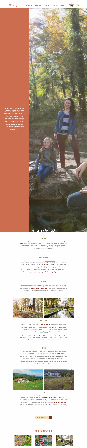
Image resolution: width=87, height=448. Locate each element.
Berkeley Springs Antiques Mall (39, 288)
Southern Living (55, 327)
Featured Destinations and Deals (53, 1)
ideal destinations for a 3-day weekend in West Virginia (44, 272)
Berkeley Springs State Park (43, 324)
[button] (79, 1)
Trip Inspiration (63, 1)
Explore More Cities (42, 417)
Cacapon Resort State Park (41, 335)
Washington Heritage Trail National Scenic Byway (39, 360)
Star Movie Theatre (50, 261)
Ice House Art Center (48, 264)
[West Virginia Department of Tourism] (12, 5)
